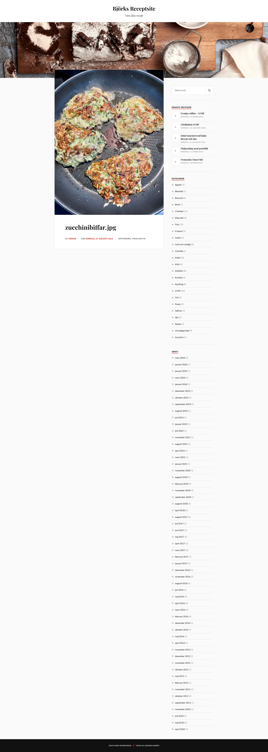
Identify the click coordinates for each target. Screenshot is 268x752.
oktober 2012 (181, 669)
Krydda (178, 277)
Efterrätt (179, 217)
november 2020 (182, 470)
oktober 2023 (181, 397)
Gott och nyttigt (183, 244)
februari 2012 (181, 682)
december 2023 (182, 391)
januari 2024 (181, 384)
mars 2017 (180, 550)
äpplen (178, 184)
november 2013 (182, 649)
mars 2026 (180, 357)
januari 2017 (181, 563)
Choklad (179, 211)
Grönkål (179, 251)
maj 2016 (179, 596)
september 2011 (183, 702)
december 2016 (182, 570)
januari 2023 (181, 424)
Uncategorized (182, 330)
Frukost (179, 231)
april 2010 (180, 729)
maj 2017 (179, 536)
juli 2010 (179, 716)
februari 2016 (181, 616)
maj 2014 (179, 636)
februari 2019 (181, 483)
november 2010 (182, 709)
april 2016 (180, 603)
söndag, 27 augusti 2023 (99, 239)
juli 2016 (179, 589)
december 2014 (182, 623)
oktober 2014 (181, 629)
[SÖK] (209, 90)
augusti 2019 (181, 477)
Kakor (178, 257)
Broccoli (179, 198)
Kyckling (179, 284)
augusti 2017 (181, 517)
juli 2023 (179, 417)
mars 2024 (180, 377)
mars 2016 (180, 609)
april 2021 (180, 450)
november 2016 (182, 576)
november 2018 (182, 490)
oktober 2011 (181, 696)
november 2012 (182, 662)
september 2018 (183, 497)
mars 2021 (180, 457)
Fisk (177, 224)
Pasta (177, 304)
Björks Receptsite (134, 8)
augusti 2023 (181, 410)
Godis (178, 237)
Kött (177, 264)
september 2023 (183, 404)
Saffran (178, 310)
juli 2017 (179, 523)
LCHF (177, 290)
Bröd (177, 204)
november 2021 (182, 437)
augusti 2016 (181, 583)
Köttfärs (179, 270)
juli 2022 (179, 430)
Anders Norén (152, 745)
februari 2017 (181, 556)
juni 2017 (179, 530)
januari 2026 (181, 364)
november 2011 (182, 689)
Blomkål (179, 191)
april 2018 (180, 510)
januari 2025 (181, 371)
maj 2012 (179, 676)
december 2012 (182, 656)
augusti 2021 (181, 444)
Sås (176, 317)
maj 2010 (179, 722)
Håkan (72, 239)
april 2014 (180, 643)
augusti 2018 (181, 503)
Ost (177, 297)
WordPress (125, 745)
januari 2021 (181, 464)
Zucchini (179, 337)
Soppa (178, 324)
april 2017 (180, 543)
